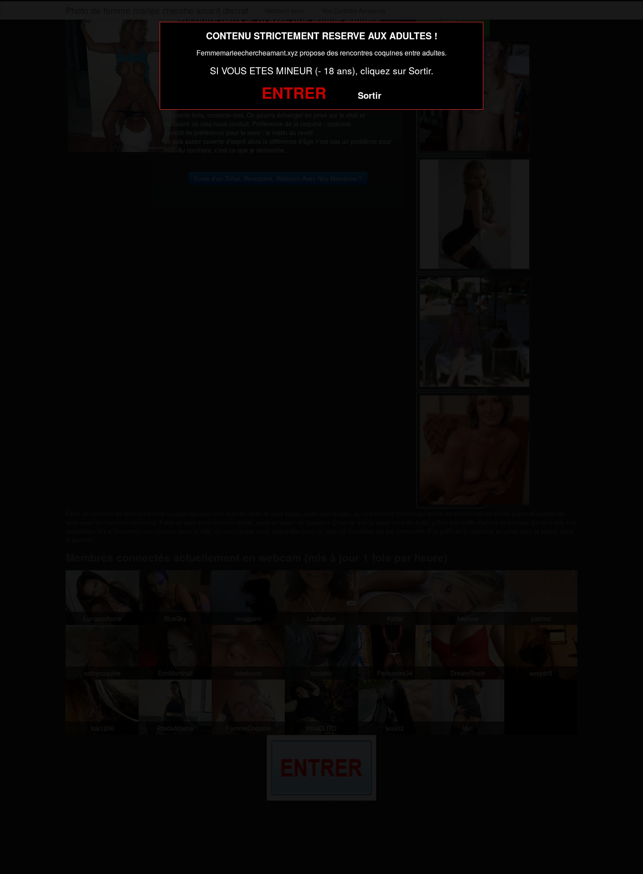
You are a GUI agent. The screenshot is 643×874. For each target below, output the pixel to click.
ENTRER (294, 92)
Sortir (369, 95)
